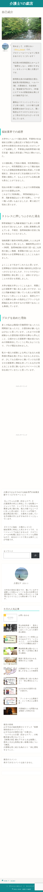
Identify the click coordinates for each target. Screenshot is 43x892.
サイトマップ (30, 886)
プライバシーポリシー (15, 886)
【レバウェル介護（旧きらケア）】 (19, 501)
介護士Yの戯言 (21, 3)
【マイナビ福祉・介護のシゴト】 (18, 527)
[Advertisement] (21, 410)
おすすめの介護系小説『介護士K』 (19, 732)
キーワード (8, 551)
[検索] (35, 555)
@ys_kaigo (19, 49)
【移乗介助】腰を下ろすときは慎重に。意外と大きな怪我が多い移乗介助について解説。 (21, 742)
